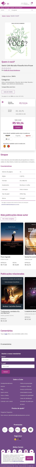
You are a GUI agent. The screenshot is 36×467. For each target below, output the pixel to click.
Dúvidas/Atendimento (6, 383)
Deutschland (18, 7)
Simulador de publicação (26, 403)
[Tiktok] (20, 451)
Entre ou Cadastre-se (26, 3)
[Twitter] (3, 451)
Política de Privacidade (18, 461)
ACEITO (29, 458)
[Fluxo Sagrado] (12, 239)
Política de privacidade (26, 383)
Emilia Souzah (4, 259)
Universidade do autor (26, 392)
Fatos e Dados (5, 395)
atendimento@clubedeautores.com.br (10, 204)
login (6, 334)
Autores (3, 386)
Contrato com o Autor (7, 401)
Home (3, 16)
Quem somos (4, 392)
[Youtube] (32, 451)
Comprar (18, 127)
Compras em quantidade (26, 395)
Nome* (4, 356)
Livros (8, 16)
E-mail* (4, 363)
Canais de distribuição (26, 398)
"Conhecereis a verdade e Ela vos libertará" (10, 312)
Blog (2, 389)
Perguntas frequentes (6, 412)
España (12, 7)
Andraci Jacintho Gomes (7, 315)
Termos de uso (5, 398)
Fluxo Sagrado (5, 257)
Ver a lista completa (8, 219)
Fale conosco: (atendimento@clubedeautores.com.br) (15, 415)
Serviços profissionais (26, 389)
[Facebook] (9, 451)
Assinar (6, 372)
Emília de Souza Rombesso (12, 70)
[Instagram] (14, 451)
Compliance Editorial (25, 386)
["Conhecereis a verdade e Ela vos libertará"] (12, 293)
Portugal (7, 7)
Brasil (2, 7)
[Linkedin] (26, 451)
